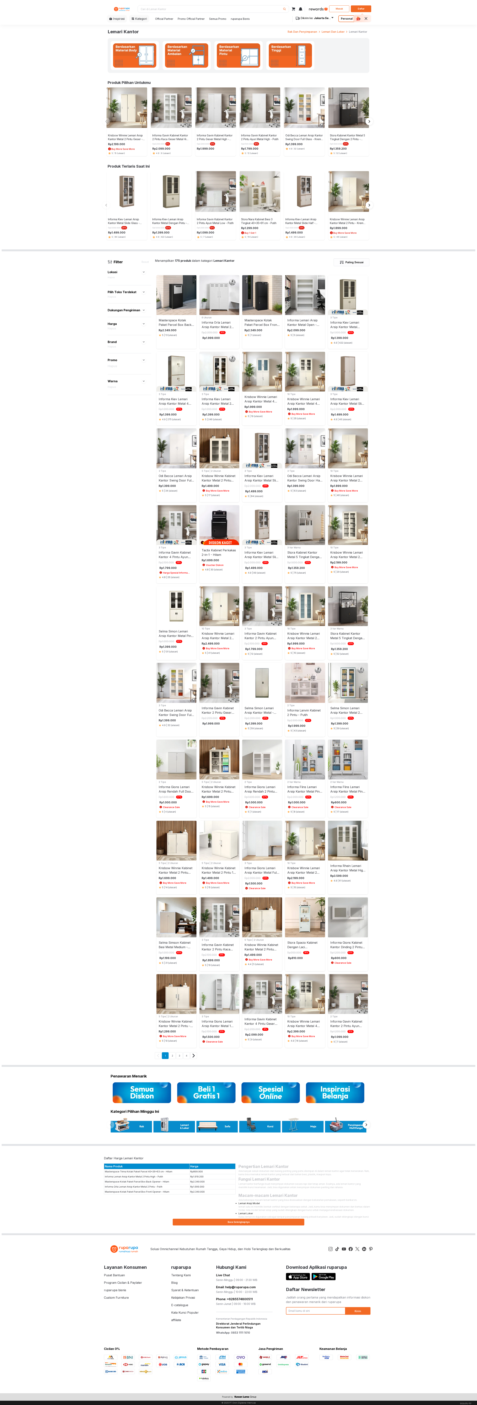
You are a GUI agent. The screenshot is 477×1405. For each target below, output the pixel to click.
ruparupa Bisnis (240, 18)
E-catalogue (179, 1305)
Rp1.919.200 (197, 1176)
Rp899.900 (196, 1171)
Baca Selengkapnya (239, 1222)
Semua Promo (217, 18)
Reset (145, 261)
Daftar (361, 8)
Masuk (339, 8)
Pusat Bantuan (114, 1275)
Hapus (111, 277)
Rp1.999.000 (197, 1186)
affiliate (176, 1320)
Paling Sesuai (354, 262)
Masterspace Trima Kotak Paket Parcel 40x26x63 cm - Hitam (138, 1171)
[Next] (193, 1055)
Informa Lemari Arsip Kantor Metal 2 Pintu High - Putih (134, 1176)
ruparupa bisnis (115, 1290)
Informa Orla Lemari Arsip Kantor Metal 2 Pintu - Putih (133, 1186)
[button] (143, 272)
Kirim (358, 1311)
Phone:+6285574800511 (234, 1299)
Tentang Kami (181, 1275)
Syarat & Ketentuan (185, 1290)
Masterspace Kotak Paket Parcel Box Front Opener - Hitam (137, 1191)
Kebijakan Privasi (183, 1297)
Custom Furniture (116, 1297)
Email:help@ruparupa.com (236, 1287)
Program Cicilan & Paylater (123, 1282)
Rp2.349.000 (197, 1181)
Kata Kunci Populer (185, 1312)
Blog (174, 1282)
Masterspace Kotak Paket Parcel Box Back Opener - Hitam (137, 1181)
